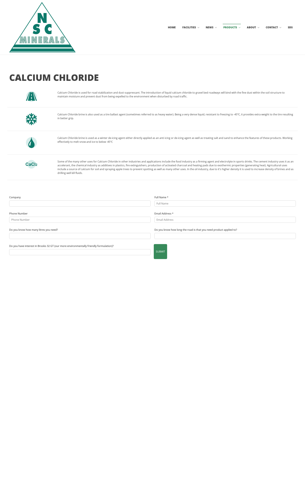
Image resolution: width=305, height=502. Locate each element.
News (209, 27)
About (251, 27)
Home (172, 27)
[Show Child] (198, 28)
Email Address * (163, 213)
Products (230, 27)
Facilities (189, 27)
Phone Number (18, 213)
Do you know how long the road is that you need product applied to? (195, 230)
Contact (272, 27)
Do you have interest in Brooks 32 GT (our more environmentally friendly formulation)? (61, 246)
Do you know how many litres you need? (33, 230)
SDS (290, 27)
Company (15, 197)
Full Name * (161, 197)
